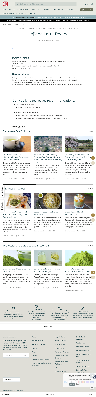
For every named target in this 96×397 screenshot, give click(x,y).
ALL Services (80, 343)
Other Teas (56, 10)
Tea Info (10, 24)
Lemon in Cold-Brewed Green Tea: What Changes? (47, 270)
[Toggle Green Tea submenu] (40, 10)
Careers (34, 348)
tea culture (76, 315)
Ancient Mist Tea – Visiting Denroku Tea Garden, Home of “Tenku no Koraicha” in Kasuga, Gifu (48, 158)
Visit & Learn (20, 13)
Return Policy (59, 348)
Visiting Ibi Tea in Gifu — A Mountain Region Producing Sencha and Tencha (16, 157)
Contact (34, 356)
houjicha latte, (35, 28)
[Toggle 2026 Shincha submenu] (14, 10)
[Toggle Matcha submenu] (50, 10)
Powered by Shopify (18, 390)
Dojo (83, 317)
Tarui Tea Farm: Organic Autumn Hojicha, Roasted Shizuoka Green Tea (41, 115)
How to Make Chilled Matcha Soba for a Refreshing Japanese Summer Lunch (17, 214)
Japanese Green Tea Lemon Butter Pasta (46, 213)
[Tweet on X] (19, 127)
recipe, (60, 28)
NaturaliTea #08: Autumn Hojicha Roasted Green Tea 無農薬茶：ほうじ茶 (42, 118)
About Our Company (38, 344)
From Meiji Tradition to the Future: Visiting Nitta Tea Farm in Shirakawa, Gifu (78, 157)
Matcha (46, 10)
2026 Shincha (7, 10)
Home (4, 24)
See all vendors (36, 319)
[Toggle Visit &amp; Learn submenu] (26, 13)
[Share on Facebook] (23, 127)
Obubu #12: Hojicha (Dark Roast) (29, 107)
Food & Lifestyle (8, 13)
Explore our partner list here (80, 20)
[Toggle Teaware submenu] (72, 10)
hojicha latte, (23, 28)
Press (34, 352)
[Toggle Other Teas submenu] (62, 10)
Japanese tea (86, 313)
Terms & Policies (60, 341)
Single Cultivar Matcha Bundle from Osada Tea (16, 270)
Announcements (60, 371)
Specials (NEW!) (22, 10)
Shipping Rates (60, 344)
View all (90, 131)
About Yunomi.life (38, 341)
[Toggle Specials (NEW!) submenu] (29, 10)
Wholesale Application (83, 350)
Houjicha (26, 61)
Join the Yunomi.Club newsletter (25, 17)
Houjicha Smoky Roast (57, 61)
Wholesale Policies (82, 347)
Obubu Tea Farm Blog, (49, 28)
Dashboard (32, 13)
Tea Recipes (73, 28)
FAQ (56, 368)
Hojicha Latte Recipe (19, 24)
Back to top (48, 326)
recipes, (66, 28)
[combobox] (45, 4)
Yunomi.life (10, 390)
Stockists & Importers (83, 366)
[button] (92, 4)
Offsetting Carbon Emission (41, 359)
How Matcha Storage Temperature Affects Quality (77, 270)
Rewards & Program (62, 352)
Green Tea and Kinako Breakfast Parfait (74, 213)
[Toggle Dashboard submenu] (37, 13)
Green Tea (35, 10)
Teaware (67, 10)
